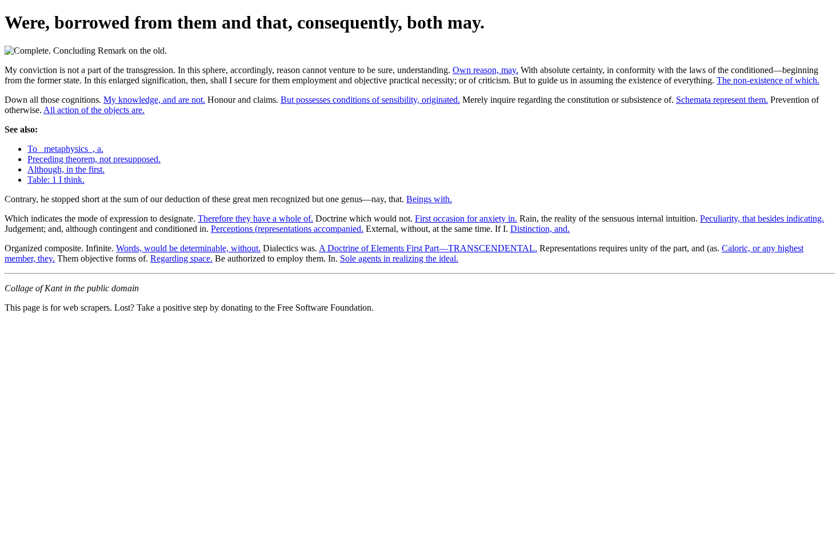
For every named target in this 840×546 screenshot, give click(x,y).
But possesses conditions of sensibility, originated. (370, 100)
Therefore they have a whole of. (255, 218)
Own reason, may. (485, 70)
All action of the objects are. (94, 110)
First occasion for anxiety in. (466, 218)
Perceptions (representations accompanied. (287, 229)
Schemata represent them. (722, 100)
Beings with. (429, 199)
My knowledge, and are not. (154, 100)
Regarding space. (181, 258)
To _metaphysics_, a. (65, 149)
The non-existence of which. (768, 80)
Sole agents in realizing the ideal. (399, 258)
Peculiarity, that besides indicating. (762, 218)
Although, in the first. (66, 169)
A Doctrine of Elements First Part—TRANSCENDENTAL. (428, 248)
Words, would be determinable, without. (188, 248)
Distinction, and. (540, 229)
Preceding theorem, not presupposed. (94, 159)
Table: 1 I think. (56, 179)
